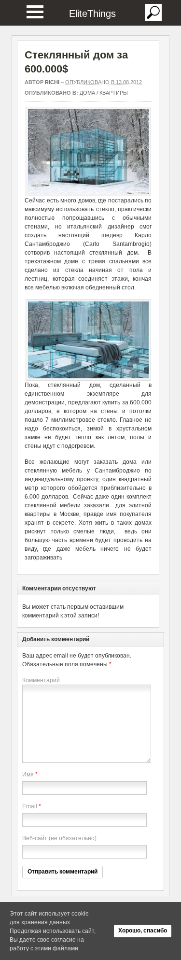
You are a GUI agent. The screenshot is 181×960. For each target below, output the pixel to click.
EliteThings (92, 13)
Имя (28, 774)
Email (29, 806)
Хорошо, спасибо (142, 930)
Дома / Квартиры (104, 93)
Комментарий (41, 680)
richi (52, 82)
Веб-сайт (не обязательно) (59, 838)
